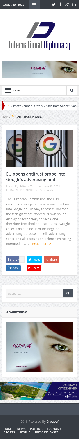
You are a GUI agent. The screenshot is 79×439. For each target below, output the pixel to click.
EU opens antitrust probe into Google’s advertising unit (35, 176)
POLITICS (36, 428)
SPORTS (9, 432)
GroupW (53, 421)
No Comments (44, 190)
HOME (8, 428)
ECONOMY (54, 428)
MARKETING (17, 190)
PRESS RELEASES (46, 432)
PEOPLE (24, 432)
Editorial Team (28, 186)
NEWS (29, 190)
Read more (40, 243)
